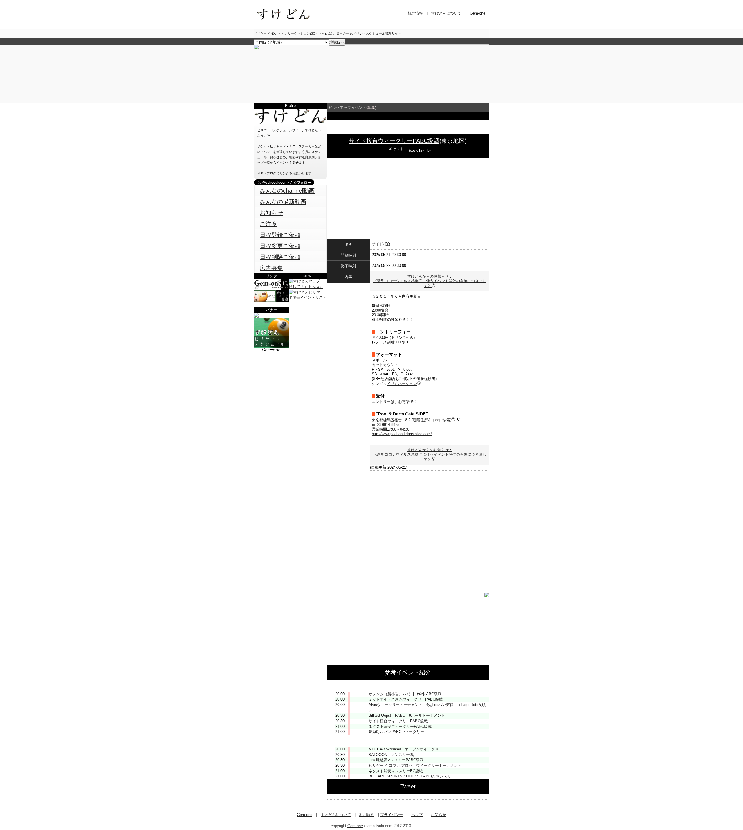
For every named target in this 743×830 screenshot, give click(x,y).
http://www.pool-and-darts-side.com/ (402, 434)
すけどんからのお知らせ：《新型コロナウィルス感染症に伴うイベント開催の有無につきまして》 (429, 281)
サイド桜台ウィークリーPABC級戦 (394, 141)
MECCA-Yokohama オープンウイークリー (406, 749)
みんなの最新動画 (283, 202)
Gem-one (477, 13)
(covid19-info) (420, 150)
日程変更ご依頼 (280, 246)
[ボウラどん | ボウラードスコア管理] (271, 300)
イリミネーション (402, 383)
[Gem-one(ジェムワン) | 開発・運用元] (271, 289)
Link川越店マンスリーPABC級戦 (396, 760)
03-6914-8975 (388, 424)
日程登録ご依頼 (280, 235)
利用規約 (366, 815)
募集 (371, 107)
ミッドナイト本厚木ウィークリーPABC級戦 (406, 699)
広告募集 (271, 268)
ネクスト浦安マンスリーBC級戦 (396, 771)
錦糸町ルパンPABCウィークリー (396, 732)
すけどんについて (446, 13)
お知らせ (271, 213)
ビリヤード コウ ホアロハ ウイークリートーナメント (415, 765)
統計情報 (415, 13)
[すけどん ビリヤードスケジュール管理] (256, 48)
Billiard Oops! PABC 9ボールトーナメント (407, 715)
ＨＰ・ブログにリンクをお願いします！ (286, 173)
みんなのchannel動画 (287, 191)
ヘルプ (417, 815)
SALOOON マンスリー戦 (391, 754)
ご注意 (268, 224)
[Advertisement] (290, 388)
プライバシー (391, 815)
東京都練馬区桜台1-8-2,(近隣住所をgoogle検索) (411, 420)
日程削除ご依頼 (280, 257)
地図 (292, 157)
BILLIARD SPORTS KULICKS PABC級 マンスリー (412, 776)
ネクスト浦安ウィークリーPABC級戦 (400, 726)
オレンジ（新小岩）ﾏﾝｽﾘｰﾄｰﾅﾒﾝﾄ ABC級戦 (405, 694)
